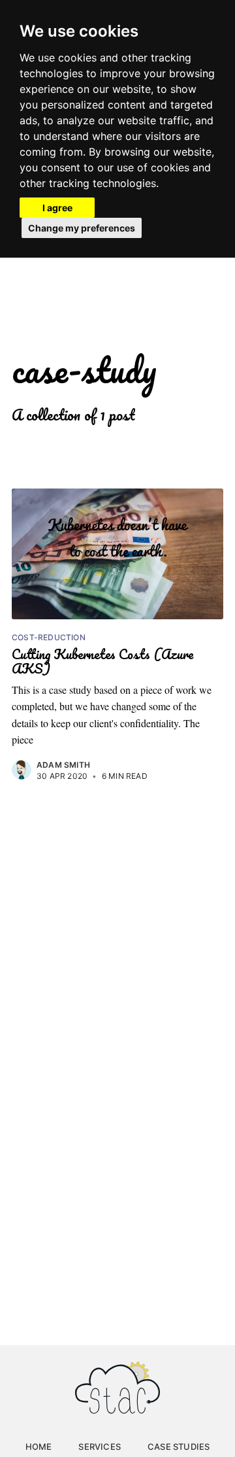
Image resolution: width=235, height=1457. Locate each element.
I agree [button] (57, 207)
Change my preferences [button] (81, 227)
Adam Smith (63, 765)
